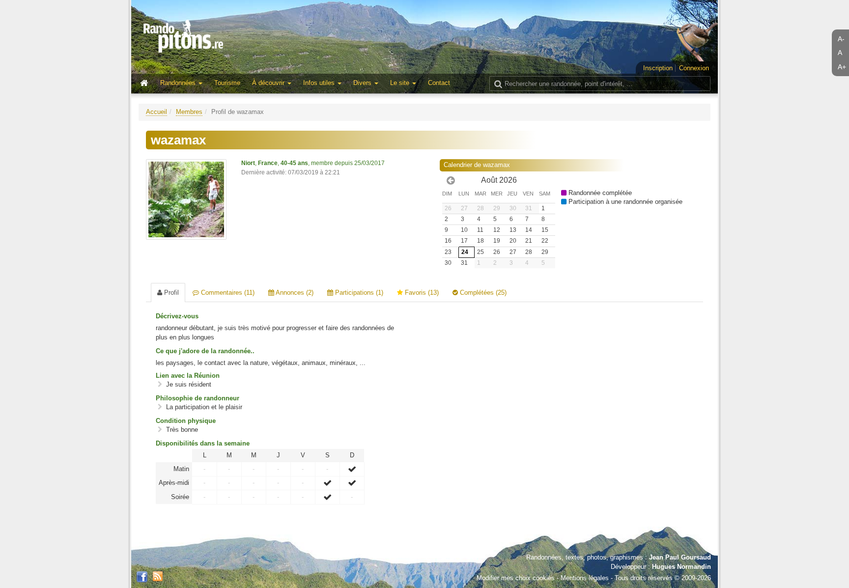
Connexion (694, 68)
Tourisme (227, 82)
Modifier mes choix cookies (516, 578)
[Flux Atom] (158, 575)
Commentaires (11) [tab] (227, 292)
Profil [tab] (170, 292)
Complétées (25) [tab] (482, 292)
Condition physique (186, 421)
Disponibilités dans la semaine (203, 443)
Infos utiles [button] (320, 82)
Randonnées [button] (179, 82)
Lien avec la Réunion (188, 375)
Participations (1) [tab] (358, 292)
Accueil (156, 111)
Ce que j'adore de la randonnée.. (205, 351)
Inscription (658, 68)
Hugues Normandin (681, 566)
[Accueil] (146, 83)
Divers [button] (363, 82)
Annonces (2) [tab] (293, 292)
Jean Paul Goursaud (680, 557)
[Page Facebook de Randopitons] (142, 577)
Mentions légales (585, 578)
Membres (189, 111)
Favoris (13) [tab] (421, 292)
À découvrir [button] (269, 82)
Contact (439, 82)
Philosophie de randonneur (197, 398)
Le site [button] (400, 82)
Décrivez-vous (177, 316)
